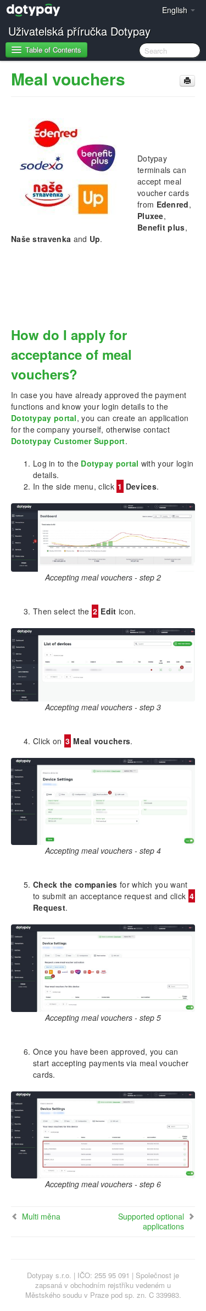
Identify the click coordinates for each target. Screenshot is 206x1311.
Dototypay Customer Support (68, 440)
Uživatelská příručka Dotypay (79, 31)
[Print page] (187, 81)
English (176, 9)
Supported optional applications (151, 1221)
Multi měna (41, 1216)
